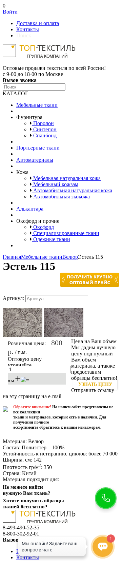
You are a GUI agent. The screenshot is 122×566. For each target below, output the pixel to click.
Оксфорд (43, 227)
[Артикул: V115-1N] (22, 335)
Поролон (43, 123)
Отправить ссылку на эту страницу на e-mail (58, 393)
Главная (12, 257)
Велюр (70, 257)
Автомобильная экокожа (61, 196)
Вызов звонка (20, 80)
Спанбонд (44, 135)
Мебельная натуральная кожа (66, 178)
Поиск (23, 35)
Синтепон (44, 129)
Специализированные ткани (65, 233)
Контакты (27, 29)
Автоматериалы (34, 160)
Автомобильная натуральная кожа (72, 190)
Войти (10, 12)
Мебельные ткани (37, 105)
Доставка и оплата (37, 23)
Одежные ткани (51, 239)
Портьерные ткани (38, 148)
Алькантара (29, 209)
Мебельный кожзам (55, 184)
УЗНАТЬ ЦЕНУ (95, 384)
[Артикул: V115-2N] (63, 335)
